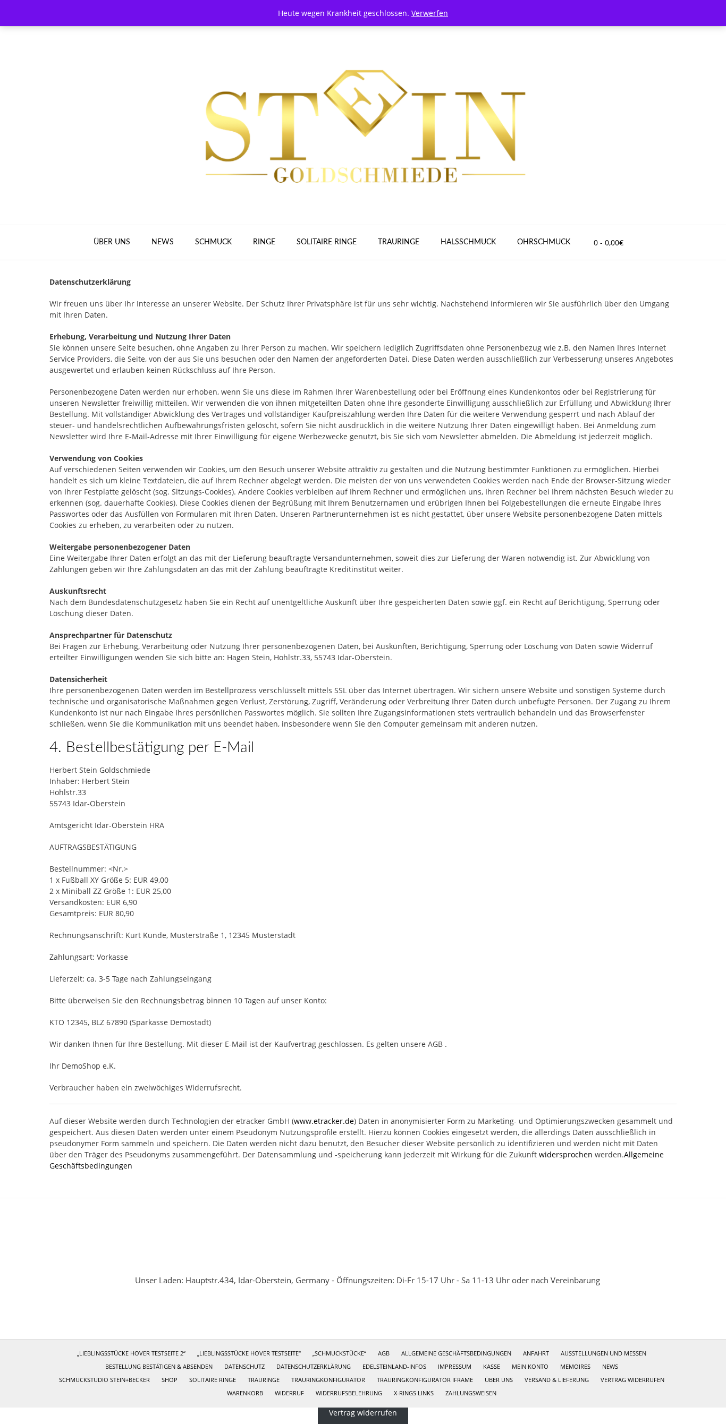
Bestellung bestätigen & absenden (159, 1366)
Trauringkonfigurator (328, 1380)
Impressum (454, 1366)
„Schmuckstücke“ (339, 1353)
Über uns (112, 242)
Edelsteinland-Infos (394, 1366)
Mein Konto (530, 1366)
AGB (384, 1353)
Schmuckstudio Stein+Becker (104, 1380)
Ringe (264, 242)
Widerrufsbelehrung (349, 1393)
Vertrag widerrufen (632, 1380)
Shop (170, 1380)
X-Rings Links (414, 1393)
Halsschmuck (468, 242)
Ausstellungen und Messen (603, 1353)
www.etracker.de (324, 1121)
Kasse (491, 1366)
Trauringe (398, 242)
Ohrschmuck (543, 242)
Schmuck (213, 242)
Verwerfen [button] (429, 13)
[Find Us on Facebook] (377, 1255)
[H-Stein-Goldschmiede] (363, 125)
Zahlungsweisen (470, 1393)
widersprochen (566, 1154)
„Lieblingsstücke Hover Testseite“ (249, 1353)
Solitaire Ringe (327, 242)
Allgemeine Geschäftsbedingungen (456, 1353)
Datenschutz (244, 1366)
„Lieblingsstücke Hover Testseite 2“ (131, 1353)
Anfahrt (536, 1353)
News (162, 242)
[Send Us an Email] (349, 1255)
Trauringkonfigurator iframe (425, 1380)
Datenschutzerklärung (313, 1366)
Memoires (575, 1366)
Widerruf (289, 1393)
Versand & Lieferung (557, 1380)
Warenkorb (245, 1393)
